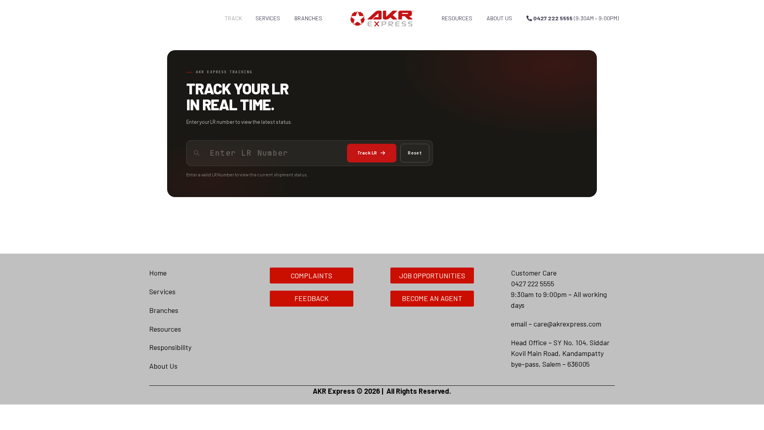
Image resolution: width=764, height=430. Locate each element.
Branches (308, 18)
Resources (457, 18)
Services (267, 18)
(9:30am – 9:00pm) (576, 18)
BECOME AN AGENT (432, 298)
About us (499, 18)
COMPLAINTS (311, 275)
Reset (415, 152)
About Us (163, 366)
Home (158, 272)
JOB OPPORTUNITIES (432, 275)
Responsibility (170, 347)
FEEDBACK (311, 298)
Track (233, 18)
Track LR (367, 152)
